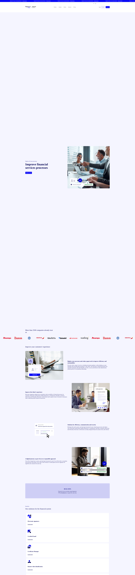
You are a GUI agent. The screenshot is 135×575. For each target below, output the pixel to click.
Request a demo (28, 172)
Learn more (30, 524)
